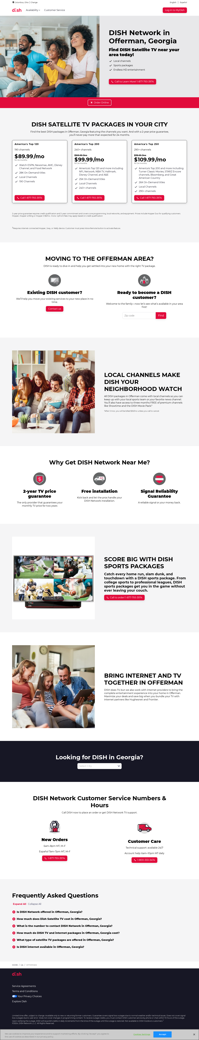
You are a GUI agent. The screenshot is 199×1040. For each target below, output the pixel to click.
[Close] (194, 1034)
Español (183, 2)
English (173, 2)
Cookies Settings (141, 1034)
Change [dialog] (34, 2)
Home (15, 965)
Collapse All (34, 904)
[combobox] (96, 766)
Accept (162, 1034)
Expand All (19, 904)
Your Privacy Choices (30, 996)
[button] (118, 766)
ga (22, 965)
